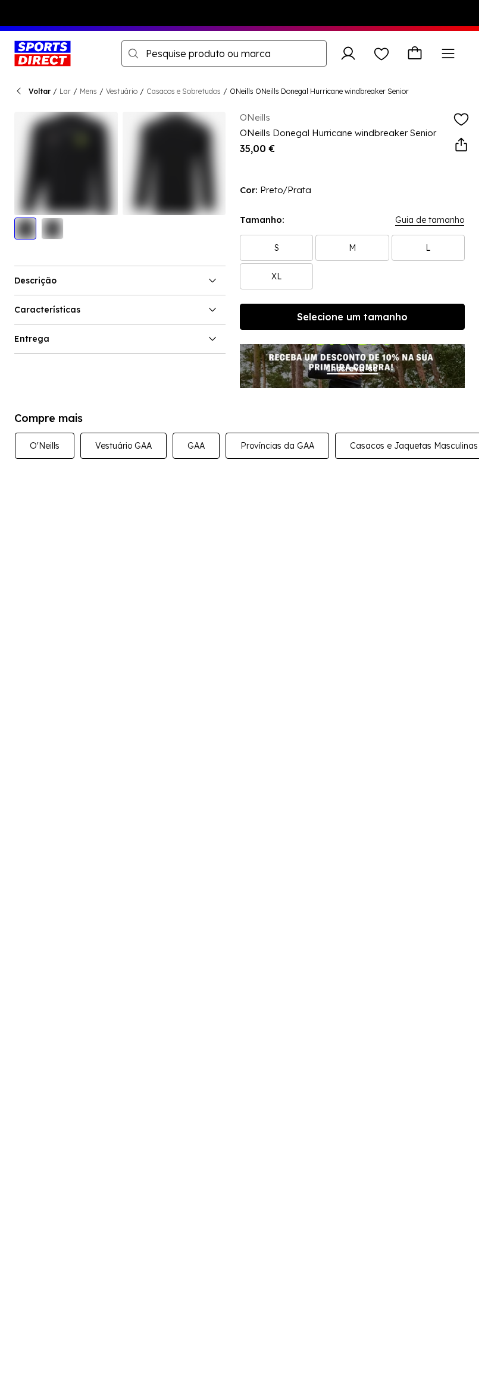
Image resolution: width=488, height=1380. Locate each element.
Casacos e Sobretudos (183, 91)
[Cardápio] (448, 53)
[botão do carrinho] (414, 53)
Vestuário (121, 91)
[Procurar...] (133, 53)
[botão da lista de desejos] (381, 53)
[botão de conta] (348, 53)
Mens (88, 91)
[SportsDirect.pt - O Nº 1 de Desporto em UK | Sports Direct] (42, 53)
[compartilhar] (461, 145)
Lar (65, 91)
